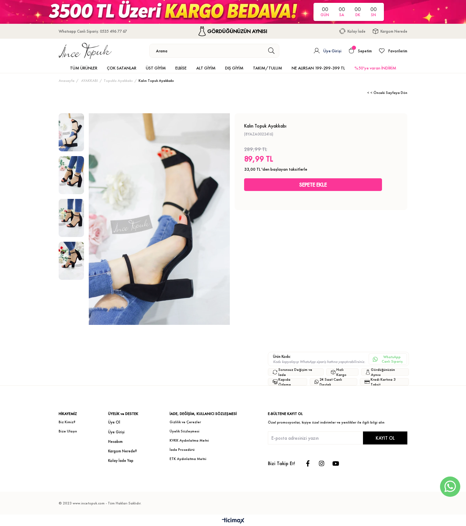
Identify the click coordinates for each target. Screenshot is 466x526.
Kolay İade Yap (120, 460)
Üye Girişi (116, 432)
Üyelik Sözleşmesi (184, 431)
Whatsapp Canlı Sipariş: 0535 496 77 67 (93, 31)
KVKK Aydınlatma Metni (189, 440)
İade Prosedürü (182, 449)
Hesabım (115, 441)
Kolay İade (356, 31)
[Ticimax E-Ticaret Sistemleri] (233, 521)
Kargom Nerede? (122, 451)
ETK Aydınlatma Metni (188, 458)
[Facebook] (307, 463)
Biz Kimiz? (67, 421)
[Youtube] (335, 463)
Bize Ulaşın (68, 431)
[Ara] (271, 50)
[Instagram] (321, 463)
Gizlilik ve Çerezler (185, 421)
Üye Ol (114, 422)
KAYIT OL (385, 438)
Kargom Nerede (393, 31)
